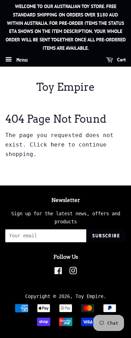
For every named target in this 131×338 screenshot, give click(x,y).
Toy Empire (65, 87)
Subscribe (106, 235)
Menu (21, 59)
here (58, 144)
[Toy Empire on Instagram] (73, 272)
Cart (121, 59)
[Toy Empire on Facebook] (58, 272)
